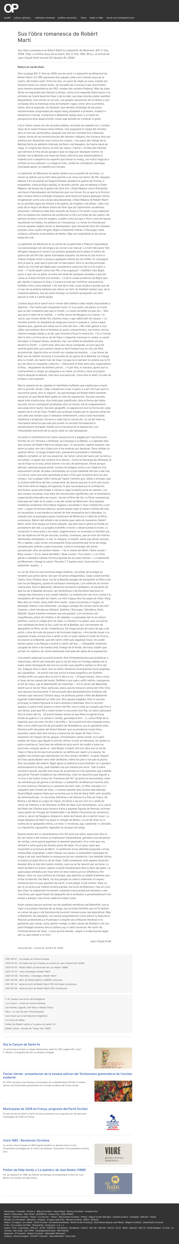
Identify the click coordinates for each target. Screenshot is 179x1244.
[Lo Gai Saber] (19, 1219)
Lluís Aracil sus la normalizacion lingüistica (26, 1016)
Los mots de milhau (15, 1020)
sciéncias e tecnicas (45, 17)
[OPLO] (110, 1228)
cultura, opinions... (23, 17)
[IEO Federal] (62, 1230)
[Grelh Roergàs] (154, 1228)
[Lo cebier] (27, 1222)
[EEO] (125, 1228)
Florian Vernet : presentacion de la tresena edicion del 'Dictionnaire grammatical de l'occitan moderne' (67, 1075)
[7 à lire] (165, 1228)
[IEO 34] (93, 1228)
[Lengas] (41, 1219)
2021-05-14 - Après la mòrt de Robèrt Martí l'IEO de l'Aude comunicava (41, 984)
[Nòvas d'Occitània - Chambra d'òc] (82, 1211)
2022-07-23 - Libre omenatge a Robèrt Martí (27, 971)
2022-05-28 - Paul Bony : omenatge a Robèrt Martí (30, 975)
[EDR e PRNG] (67, 1214)
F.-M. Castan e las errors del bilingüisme (25, 999)
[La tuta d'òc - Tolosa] (47, 1217)
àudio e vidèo (96, 17)
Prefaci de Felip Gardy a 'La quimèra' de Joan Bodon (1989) (44, 1170)
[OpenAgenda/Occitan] (45, 1230)
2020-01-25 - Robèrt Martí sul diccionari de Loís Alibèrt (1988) (36, 967)
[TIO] (14, 1228)
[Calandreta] (23, 1228)
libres (83, 17)
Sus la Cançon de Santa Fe (21, 1044)
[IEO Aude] (18, 1230)
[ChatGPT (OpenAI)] (39, 1236)
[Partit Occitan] (40, 1222)
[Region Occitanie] (35, 1233)
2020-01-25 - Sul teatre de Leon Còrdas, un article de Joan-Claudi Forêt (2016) (45, 963)
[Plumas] (94, 1219)
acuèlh (7, 17)
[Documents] (37, 1225)
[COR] (42, 1228)
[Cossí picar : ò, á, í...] (54, 1225)
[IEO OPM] (29, 1230)
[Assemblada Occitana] (153, 1222)
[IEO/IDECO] (41, 1214)
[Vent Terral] (29, 1214)
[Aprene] (133, 1228)
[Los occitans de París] (21, 1225)
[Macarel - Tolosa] (148, 1217)
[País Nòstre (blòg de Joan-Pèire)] (109, 1222)
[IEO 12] (142, 1228)
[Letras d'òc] (53, 1214)
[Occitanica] (62, 1228)
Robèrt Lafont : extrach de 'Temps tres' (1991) (28, 1028)
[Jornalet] (21, 1211)
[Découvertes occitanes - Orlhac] (73, 1217)
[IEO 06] (102, 1228)
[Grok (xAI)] (70, 1236)
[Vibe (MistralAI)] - (57, 1236)
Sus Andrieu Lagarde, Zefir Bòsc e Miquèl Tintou (29, 1007)
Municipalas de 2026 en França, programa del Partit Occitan (45, 1109)
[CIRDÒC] (51, 1228)
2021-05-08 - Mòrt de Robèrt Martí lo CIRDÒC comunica (33, 980)
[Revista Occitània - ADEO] (77, 1219)
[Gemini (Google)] (20, 1236)
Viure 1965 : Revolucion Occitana (26, 1140)
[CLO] (118, 1228)
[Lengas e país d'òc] (55, 1219)
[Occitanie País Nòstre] (59, 1222)
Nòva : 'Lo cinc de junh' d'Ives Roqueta (24, 1011)
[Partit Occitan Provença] (81, 1222)
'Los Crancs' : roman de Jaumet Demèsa (25, 1003)
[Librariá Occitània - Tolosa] (24, 1217)
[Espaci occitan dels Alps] (100, 1217)
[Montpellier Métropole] (55, 1233)
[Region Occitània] (133, 1222)
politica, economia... (68, 17)
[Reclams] (31, 1219)
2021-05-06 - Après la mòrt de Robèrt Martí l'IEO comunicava (36, 988)
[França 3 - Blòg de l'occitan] (39, 1211)
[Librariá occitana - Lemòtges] (126, 1217)
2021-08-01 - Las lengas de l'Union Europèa (27, 959)
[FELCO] (34, 1228)
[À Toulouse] (20, 1233)
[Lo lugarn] (16, 1222)
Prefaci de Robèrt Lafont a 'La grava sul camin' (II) (30, 1024)
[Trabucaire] (17, 1214)
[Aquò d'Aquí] (59, 1211)
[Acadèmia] (74, 1228)
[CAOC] (84, 1228)
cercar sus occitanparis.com (120, 17)
